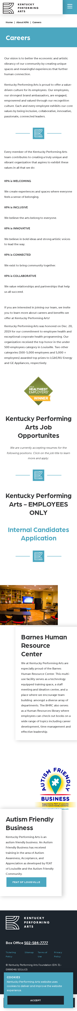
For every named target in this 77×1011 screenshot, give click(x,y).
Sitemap (29, 952)
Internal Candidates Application (38, 533)
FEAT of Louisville (26, 881)
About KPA (22, 22)
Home (9, 22)
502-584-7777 (36, 943)
